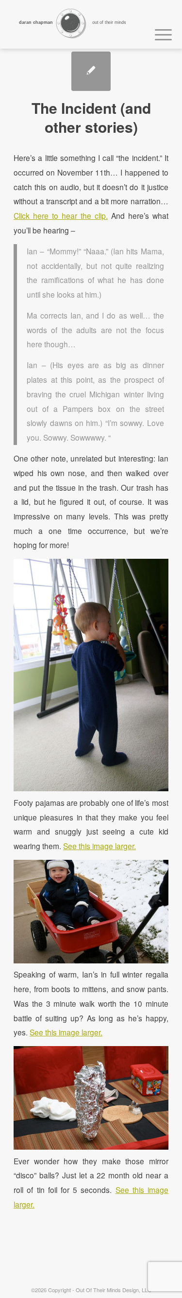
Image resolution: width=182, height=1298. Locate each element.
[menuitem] (158, 33)
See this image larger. (99, 845)
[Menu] (158, 33)
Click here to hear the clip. (61, 215)
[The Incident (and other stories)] (91, 71)
